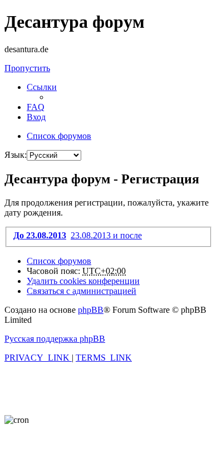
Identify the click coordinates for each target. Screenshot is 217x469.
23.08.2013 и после (106, 235)
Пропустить (27, 68)
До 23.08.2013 (39, 235)
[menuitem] (36, 107)
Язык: (15, 154)
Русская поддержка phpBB (54, 338)
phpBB (90, 310)
